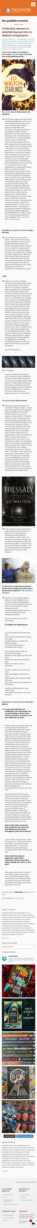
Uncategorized (21, 39)
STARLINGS (15, 54)
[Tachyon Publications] (18, 13)
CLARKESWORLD (18, 702)
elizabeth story (15, 41)
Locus (15, 43)
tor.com (8, 49)
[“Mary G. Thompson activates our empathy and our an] (18, 1116)
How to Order (8, 1195)
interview (31, 41)
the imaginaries (12, 47)
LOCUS (7, 112)
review (4, 45)
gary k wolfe (24, 41)
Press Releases (8, 1215)
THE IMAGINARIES (8, 400)
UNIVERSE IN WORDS (20, 230)
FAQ (5, 1197)
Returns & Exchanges (10, 1204)
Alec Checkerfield (8, 39)
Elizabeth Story (18, 898)
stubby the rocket (17, 45)
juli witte (10, 43)
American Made (9, 1218)
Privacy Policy (25, 1195)
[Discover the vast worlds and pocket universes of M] (18, 1082)
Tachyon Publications (25, 1182)
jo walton (4, 43)
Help (5, 1220)
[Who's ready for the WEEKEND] (18, 1048)
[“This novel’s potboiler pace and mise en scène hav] (18, 981)
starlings (9, 45)
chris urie (30, 39)
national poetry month (25, 43)
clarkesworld (6, 41)
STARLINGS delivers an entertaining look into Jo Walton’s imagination (17, 32)
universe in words (17, 49)
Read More (5, 938)
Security (23, 1197)
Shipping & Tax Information (8, 1200)
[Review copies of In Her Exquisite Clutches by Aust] (18, 1014)
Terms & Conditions (27, 1200)
